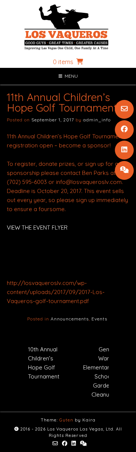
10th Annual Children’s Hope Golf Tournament (43, 363)
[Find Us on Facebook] (124, 129)
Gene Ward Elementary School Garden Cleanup (98, 372)
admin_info (97, 120)
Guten (66, 420)
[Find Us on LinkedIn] (124, 150)
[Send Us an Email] (124, 109)
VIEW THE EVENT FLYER (37, 227)
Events (99, 319)
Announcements (70, 319)
